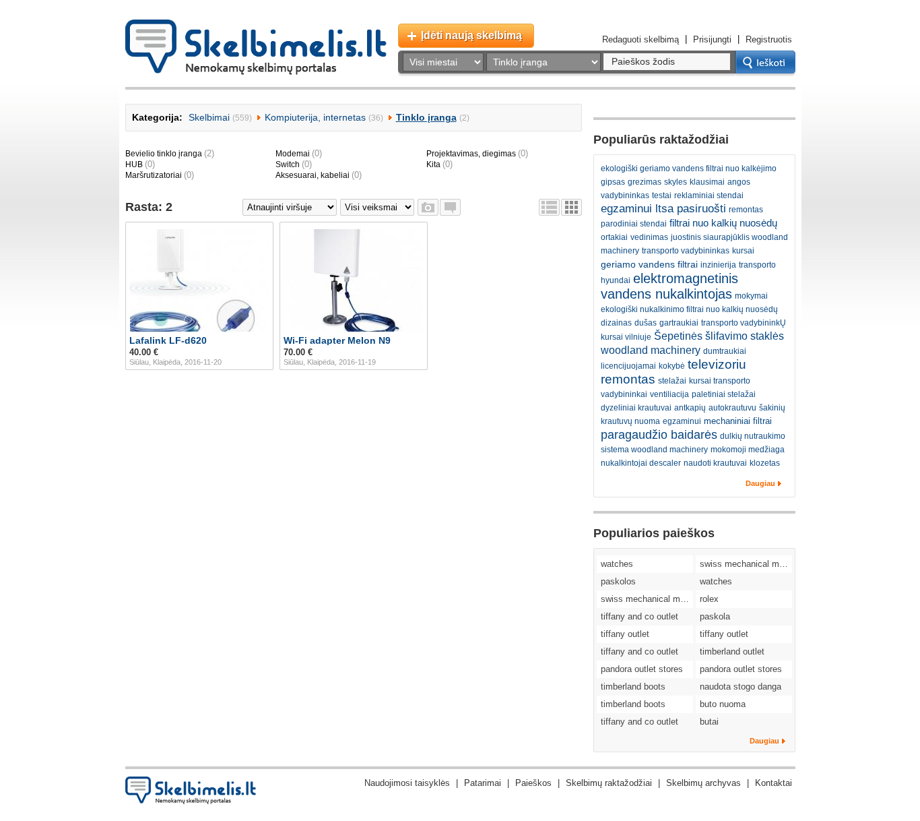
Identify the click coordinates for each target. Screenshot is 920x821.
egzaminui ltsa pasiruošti (663, 208)
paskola (715, 616)
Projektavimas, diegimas (471, 153)
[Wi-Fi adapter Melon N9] (353, 280)
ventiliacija (669, 394)
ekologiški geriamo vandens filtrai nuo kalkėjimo (689, 168)
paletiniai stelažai (724, 394)
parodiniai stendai (634, 224)
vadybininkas (625, 195)
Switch (287, 164)
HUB (134, 164)
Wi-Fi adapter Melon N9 (337, 340)
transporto (757, 265)
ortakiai (614, 237)
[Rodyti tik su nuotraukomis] (428, 207)
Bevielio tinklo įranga (163, 153)
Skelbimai (209, 117)
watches (617, 564)
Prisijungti (712, 39)
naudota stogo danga (740, 686)
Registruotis (769, 39)
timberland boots (633, 686)
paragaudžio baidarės (659, 435)
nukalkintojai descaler (641, 463)
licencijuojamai (628, 366)
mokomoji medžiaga (748, 449)
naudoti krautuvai (715, 463)
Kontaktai (773, 783)
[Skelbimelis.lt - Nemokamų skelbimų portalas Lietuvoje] (256, 47)
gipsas (613, 182)
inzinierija (718, 265)
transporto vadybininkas (685, 250)
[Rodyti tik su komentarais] (450, 207)
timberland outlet (732, 651)
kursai (743, 250)
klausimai (707, 182)
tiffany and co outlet (639, 616)
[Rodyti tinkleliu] (571, 207)
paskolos (618, 581)
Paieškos (533, 783)
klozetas (765, 463)
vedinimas (649, 237)
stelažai (672, 381)
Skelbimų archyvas (703, 783)
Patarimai (482, 783)
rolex (709, 599)
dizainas (616, 323)
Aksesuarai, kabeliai (312, 175)
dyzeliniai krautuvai (636, 408)
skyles (675, 182)
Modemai (292, 153)
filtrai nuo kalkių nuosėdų (723, 223)
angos (738, 182)
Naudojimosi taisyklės (407, 783)
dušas (645, 323)
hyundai (615, 280)
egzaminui (682, 421)
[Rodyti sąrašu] (549, 207)
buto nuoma (723, 704)
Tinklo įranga (426, 117)
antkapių (690, 408)
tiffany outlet (625, 634)
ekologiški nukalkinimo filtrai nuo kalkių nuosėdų (689, 309)
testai (661, 195)
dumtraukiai (724, 351)
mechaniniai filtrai (738, 421)
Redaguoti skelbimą (640, 39)
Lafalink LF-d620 (168, 340)
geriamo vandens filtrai (649, 264)
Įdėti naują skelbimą (471, 35)
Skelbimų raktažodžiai (609, 783)
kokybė (672, 366)
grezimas (644, 182)
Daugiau (760, 483)
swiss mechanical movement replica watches (746, 564)
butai (709, 722)
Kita (433, 164)
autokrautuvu (732, 408)
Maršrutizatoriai (153, 175)
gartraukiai (678, 323)
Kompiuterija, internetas (315, 117)
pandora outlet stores (642, 669)
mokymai (751, 296)
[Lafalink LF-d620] (199, 280)
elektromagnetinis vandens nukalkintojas (669, 286)
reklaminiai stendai (709, 195)
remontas (746, 209)
